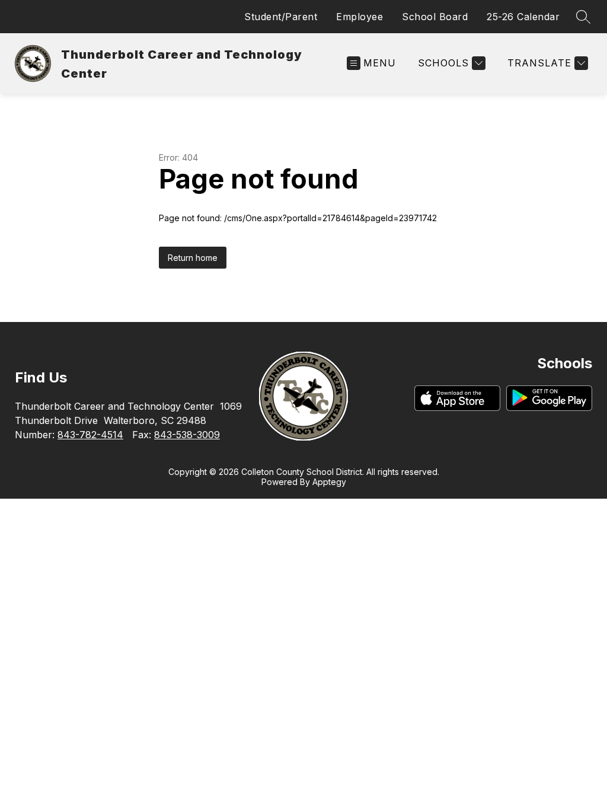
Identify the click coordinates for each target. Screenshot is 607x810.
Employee (359, 17)
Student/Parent (280, 17)
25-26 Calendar (523, 17)
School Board (435, 17)
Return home (193, 258)
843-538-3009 (187, 435)
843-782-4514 (90, 435)
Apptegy (329, 482)
